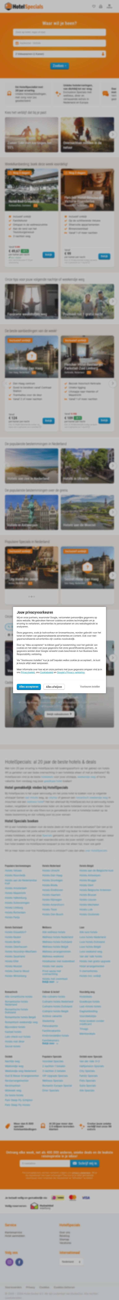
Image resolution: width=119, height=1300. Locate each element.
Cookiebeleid (46, 672)
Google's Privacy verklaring (71, 672)
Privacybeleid (28, 672)
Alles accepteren (28, 686)
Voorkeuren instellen (90, 686)
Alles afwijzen (54, 686)
